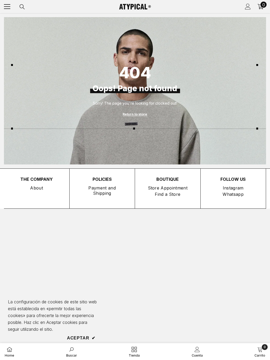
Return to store (135, 114)
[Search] (22, 7)
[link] (72, 351)
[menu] (7, 6)
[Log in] (248, 6)
